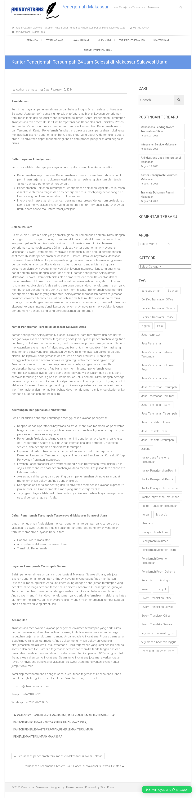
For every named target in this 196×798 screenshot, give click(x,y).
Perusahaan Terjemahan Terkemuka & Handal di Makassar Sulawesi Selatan (74, 766)
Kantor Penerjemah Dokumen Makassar (159, 177)
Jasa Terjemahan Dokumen (158, 395)
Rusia (144, 589)
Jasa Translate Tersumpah (157, 439)
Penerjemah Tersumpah (76, 729)
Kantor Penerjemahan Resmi (158, 470)
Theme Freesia (74, 787)
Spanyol (161, 589)
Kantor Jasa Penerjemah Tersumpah (156, 459)
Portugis (165, 580)
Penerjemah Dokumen (154, 541)
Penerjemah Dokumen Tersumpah (154, 560)
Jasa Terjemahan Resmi (156, 404)
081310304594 (141, 27)
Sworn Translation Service (157, 606)
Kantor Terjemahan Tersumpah (160, 497)
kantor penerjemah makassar (65, 722)
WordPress (107, 787)
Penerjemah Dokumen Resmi (158, 549)
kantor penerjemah (27, 722)
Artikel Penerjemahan (98, 50)
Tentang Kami (55, 40)
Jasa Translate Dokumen (156, 422)
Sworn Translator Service (156, 624)
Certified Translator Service (157, 317)
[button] (167, 789)
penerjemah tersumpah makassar (37, 736)
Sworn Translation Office (156, 598)
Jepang (145, 448)
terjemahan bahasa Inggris (157, 633)
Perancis (146, 580)
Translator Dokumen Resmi (158, 650)
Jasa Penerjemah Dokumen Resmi (158, 367)
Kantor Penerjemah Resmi (157, 479)
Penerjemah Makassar (85, 7)
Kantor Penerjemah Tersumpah (35, 729)
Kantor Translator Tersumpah (159, 505)
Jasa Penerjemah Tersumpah (88, 715)
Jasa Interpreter (150, 334)
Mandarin (147, 523)
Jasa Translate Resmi (154, 431)
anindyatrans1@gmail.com (31, 31)
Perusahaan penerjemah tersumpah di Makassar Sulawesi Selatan (58, 756)
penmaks (31, 89)
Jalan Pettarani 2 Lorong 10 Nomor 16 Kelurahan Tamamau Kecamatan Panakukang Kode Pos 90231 (71, 27)
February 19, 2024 (61, 89)
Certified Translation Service (158, 308)
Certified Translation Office (157, 299)
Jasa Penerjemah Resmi (49, 715)
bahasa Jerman (150, 290)
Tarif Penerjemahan (132, 40)
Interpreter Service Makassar (159, 144)
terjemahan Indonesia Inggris (158, 642)
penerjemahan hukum (154, 532)
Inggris (145, 325)
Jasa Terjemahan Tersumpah (159, 413)
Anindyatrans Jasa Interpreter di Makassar (161, 160)
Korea (145, 514)
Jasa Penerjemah (151, 343)
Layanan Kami (80, 40)
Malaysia (161, 514)
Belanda (173, 290)
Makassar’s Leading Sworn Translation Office (157, 129)
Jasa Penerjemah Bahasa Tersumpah (156, 354)
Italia (160, 325)
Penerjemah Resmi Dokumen (158, 571)
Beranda (32, 40)
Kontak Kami (161, 40)
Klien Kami (104, 40)
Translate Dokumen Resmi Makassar (157, 194)
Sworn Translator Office (155, 615)
